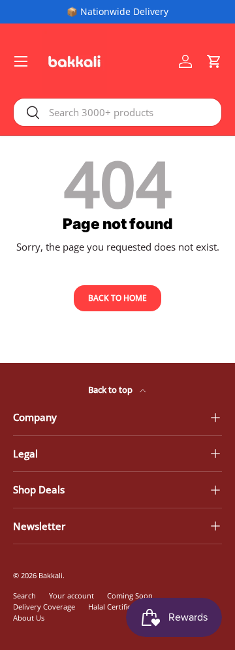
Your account (71, 595)
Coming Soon (130, 595)
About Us (28, 618)
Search (24, 595)
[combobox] (117, 112)
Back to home (117, 297)
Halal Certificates (116, 606)
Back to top (111, 389)
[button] (214, 61)
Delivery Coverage (44, 606)
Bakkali (51, 575)
